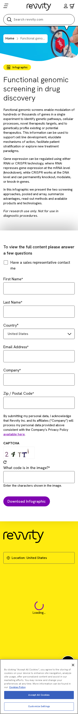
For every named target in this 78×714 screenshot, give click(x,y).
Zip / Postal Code (17, 393)
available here (14, 434)
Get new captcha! (5, 462)
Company (11, 370)
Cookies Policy (17, 687)
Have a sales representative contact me (40, 265)
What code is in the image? (25, 467)
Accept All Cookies (39, 694)
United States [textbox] (18, 334)
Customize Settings (39, 706)
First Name (12, 279)
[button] (65, 6)
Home (9, 38)
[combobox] (39, 334)
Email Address (15, 346)
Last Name (12, 302)
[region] (39, 686)
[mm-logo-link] (39, 6)
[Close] (73, 665)
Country (10, 325)
